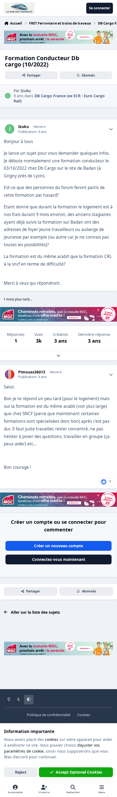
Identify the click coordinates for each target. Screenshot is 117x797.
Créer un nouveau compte (58, 545)
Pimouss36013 (31, 372)
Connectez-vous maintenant (58, 559)
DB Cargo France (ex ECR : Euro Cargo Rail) (59, 98)
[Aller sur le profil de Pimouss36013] (9, 374)
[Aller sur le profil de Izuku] (8, 96)
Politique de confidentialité (48, 715)
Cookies (83, 715)
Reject (20, 772)
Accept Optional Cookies (79, 772)
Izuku (23, 126)
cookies (51, 739)
